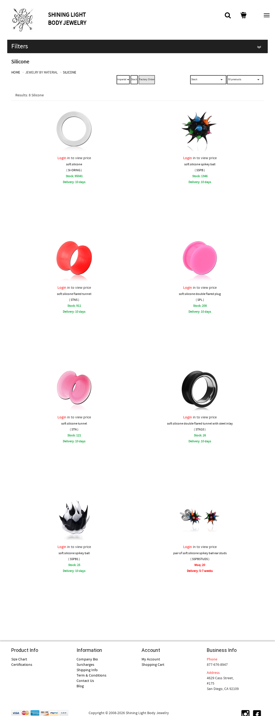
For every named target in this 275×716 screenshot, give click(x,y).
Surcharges (85, 664)
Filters (19, 46)
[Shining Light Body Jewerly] (29, 20)
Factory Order (146, 79)
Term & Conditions (91, 675)
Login (61, 157)
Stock (134, 79)
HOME (15, 72)
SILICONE (69, 72)
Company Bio (87, 659)
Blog (80, 686)
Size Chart (19, 659)
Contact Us (85, 680)
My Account (151, 659)
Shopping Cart (153, 664)
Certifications (21, 664)
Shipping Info (87, 669)
